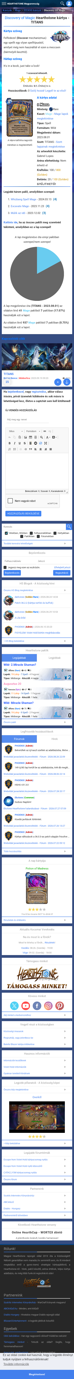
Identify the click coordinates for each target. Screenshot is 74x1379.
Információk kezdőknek (15, 1060)
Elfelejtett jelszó (62, 567)
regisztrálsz (39, 391)
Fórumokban (47, 536)
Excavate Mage (20, 206)
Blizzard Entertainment (15, 1320)
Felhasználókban (42, 533)
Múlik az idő (18, 213)
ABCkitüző (9, 1202)
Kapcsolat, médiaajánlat (16, 1352)
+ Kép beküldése (12, 1143)
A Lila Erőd (20, 617)
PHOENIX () (24, 626)
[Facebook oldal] (37, 1006)
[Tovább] (57, 382)
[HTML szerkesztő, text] (37, 471)
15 (7, 381)
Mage (18, 10)
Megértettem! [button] (37, 1374)
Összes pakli (10, 722)
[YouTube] (25, 1006)
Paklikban (29, 536)
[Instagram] (48, 1006)
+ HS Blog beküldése (14, 641)
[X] (14, 1006)
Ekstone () (25, 797)
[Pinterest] (59, 1006)
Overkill (37, 1097)
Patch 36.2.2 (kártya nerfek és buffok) (34, 603)
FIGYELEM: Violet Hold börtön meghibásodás (37, 632)
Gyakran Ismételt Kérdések (17, 1073)
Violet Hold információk (15, 1067)
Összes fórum (10, 1179)
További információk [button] (16, 1364)
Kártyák (7, 10)
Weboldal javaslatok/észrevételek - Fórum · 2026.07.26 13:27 (34, 825)
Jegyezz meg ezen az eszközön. (24, 567)
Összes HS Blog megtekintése (18, 590)
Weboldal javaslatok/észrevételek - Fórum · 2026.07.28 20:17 (34, 791)
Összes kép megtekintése (16, 1089)
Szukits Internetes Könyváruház (19, 1195)
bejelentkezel (16, 391)
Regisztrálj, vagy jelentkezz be (18, 1038)
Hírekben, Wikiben (18, 533)
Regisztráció (62, 572)
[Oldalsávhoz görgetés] (66, 382)
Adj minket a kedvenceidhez (17, 1015)
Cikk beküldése (11, 1336)
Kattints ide (10, 222)
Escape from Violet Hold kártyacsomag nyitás (26, 1159)
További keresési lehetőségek (18, 543)
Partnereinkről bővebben (16, 1215)
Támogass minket (14, 1342)
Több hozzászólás (12, 851)
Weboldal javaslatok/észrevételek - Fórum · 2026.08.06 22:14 (34, 774)
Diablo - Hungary (12, 1208)
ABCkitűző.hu (10, 1308)
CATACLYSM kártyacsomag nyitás (20, 1172)
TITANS (9, 374)
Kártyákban (63, 533)
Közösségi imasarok (13, 1031)
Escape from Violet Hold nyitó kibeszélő (23, 1166)
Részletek (50, 942)
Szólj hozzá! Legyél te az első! (48, 90)
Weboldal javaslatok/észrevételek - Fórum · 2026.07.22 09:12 (34, 843)
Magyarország (23, 3)
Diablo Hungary (11, 1314)
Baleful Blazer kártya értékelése (19, 1044)
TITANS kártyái (32, 10)
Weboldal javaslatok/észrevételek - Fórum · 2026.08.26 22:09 (34, 756)
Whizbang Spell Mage (23, 199)
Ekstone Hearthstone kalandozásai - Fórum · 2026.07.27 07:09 (35, 808)
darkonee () (27, 597)
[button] (3, 3)
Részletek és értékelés (15, 920)
